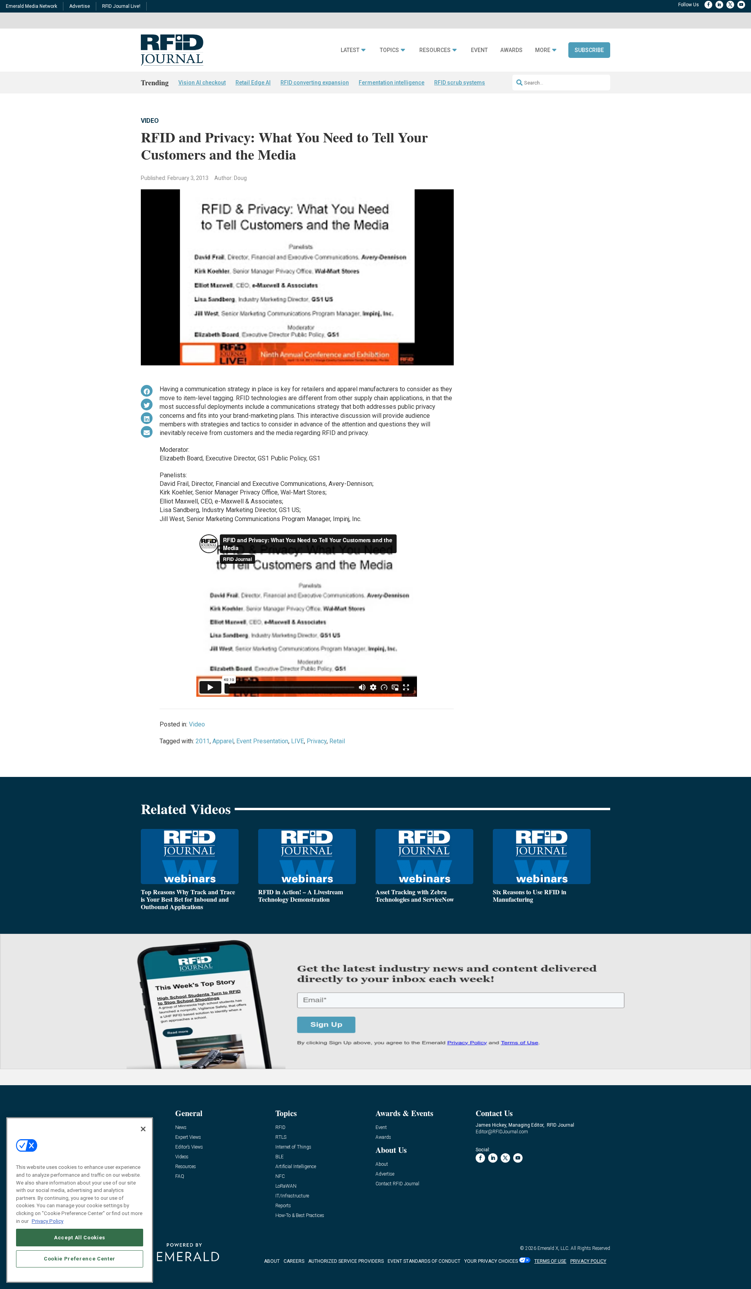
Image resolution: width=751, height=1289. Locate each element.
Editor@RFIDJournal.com (502, 1131)
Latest (350, 50)
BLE (279, 1157)
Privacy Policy (47, 1221)
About (382, 1164)
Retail (337, 741)
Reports (283, 1205)
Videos (182, 1157)
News (181, 1127)
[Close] (143, 1129)
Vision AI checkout (202, 82)
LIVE (297, 741)
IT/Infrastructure (292, 1196)
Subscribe (589, 50)
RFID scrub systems (459, 82)
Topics (389, 50)
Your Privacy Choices (491, 1261)
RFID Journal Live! (121, 6)
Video (150, 120)
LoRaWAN (285, 1186)
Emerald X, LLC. (553, 1248)
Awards (511, 50)
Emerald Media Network (31, 6)
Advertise (79, 6)
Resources (435, 50)
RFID (280, 1127)
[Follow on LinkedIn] (719, 5)
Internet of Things (293, 1147)
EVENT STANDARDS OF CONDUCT (424, 1261)
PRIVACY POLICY (588, 1261)
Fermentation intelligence (391, 82)
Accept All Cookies (79, 1237)
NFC (280, 1176)
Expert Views (188, 1137)
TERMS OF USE (550, 1261)
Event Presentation (262, 741)
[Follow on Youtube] (741, 5)
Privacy (317, 741)
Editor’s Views (189, 1147)
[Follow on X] (730, 5)
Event (479, 50)
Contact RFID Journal (397, 1184)
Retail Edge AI (253, 82)
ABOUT (272, 1261)
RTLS (280, 1137)
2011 (203, 741)
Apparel (223, 741)
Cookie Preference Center (79, 1258)
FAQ (179, 1176)
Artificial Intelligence (295, 1166)
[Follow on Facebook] (708, 5)
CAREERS (294, 1261)
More (542, 50)
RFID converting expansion (314, 82)
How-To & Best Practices (299, 1215)
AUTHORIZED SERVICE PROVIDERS (346, 1261)
